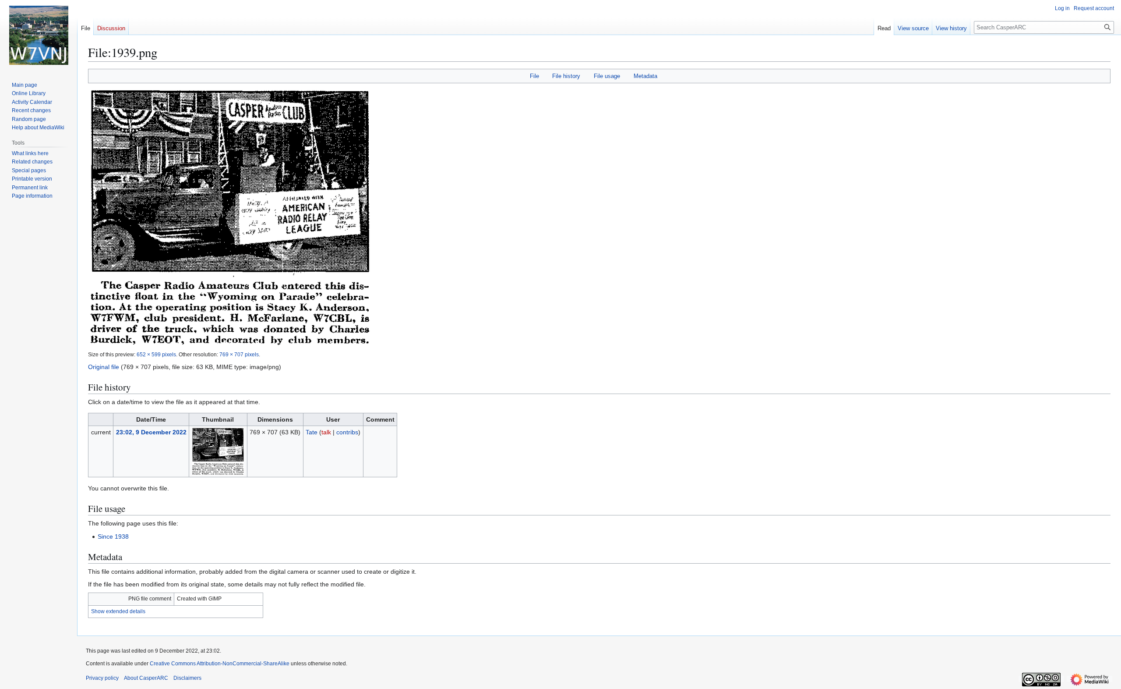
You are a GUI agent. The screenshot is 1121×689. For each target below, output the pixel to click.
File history (566, 76)
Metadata (645, 76)
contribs (347, 432)
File (534, 76)
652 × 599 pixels (156, 354)
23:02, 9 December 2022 (151, 432)
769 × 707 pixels (239, 354)
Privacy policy (102, 678)
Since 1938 (113, 536)
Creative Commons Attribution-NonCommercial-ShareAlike (219, 664)
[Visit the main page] (39, 35)
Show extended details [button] (118, 611)
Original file (103, 366)
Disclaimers (187, 678)
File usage (607, 76)
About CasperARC (146, 678)
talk (326, 432)
